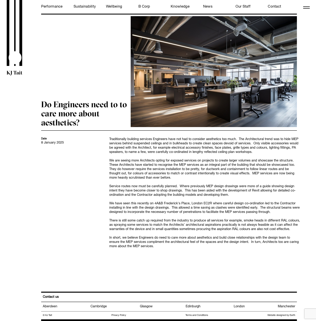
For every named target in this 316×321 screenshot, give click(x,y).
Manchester (286, 306)
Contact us (51, 297)
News (207, 7)
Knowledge (180, 7)
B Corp (144, 7)
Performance (52, 7)
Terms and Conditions (196, 315)
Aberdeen (50, 306)
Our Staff (243, 7)
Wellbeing (114, 7)
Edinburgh (193, 306)
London (239, 306)
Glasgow (146, 306)
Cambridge (99, 306)
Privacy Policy (118, 315)
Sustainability (85, 7)
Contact (274, 7)
